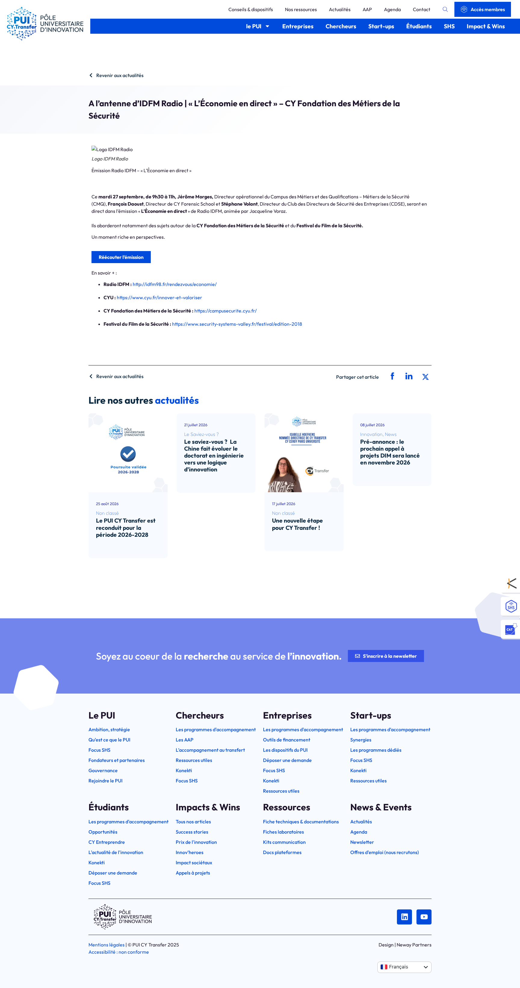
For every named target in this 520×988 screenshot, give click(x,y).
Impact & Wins (486, 26)
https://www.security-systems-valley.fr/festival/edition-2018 (237, 324)
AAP (367, 9)
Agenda (392, 9)
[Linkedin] (404, 916)
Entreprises (298, 26)
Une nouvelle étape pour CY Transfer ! (297, 524)
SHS (449, 26)
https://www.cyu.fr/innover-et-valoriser (159, 297)
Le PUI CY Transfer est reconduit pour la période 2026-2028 (126, 527)
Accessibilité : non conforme (118, 952)
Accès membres (488, 9)
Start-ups (381, 26)
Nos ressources (301, 9)
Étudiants (419, 26)
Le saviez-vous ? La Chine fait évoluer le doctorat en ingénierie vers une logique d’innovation (214, 455)
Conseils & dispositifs (250, 9)
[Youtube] (424, 916)
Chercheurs (341, 26)
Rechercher (445, 9)
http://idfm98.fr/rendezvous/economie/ (175, 284)
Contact (421, 9)
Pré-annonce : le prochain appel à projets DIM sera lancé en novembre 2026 (390, 452)
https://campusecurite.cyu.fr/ (225, 311)
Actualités (340, 9)
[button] (391, 377)
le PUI (254, 26)
